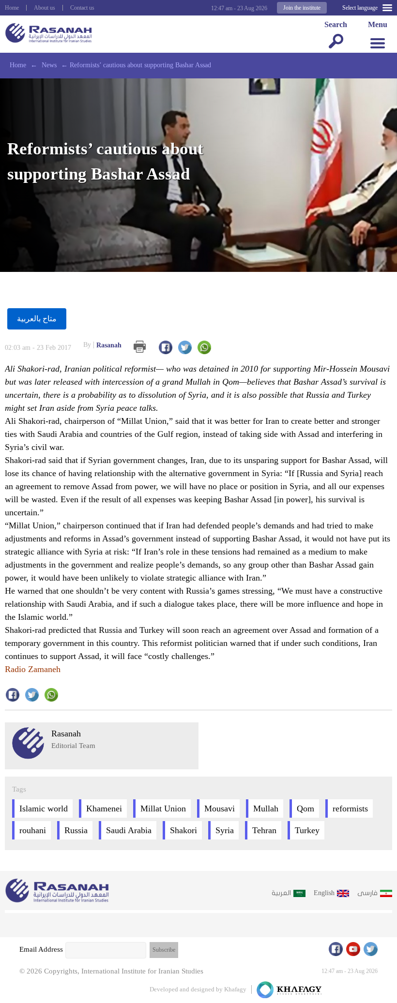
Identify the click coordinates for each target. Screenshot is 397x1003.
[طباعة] (140, 347)
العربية (281, 893)
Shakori (183, 830)
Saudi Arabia (129, 830)
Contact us (82, 8)
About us (44, 8)
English (324, 893)
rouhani (32, 830)
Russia (76, 830)
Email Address (41, 949)
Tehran (264, 830)
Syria (224, 830)
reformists (350, 808)
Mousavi (219, 808)
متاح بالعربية (37, 318)
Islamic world (43, 808)
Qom (305, 808)
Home (12, 8)
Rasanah (102, 345)
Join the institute (302, 7)
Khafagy (235, 989)
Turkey (307, 830)
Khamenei (104, 808)
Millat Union (163, 808)
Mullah (265, 808)
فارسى (367, 893)
